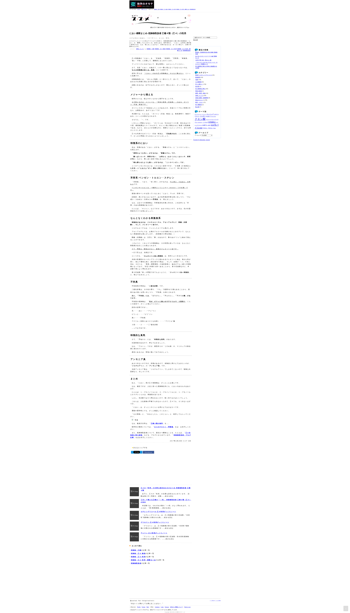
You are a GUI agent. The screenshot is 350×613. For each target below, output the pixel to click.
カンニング (210, 114)
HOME (138, 9)
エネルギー (199, 122)
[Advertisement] (187, 4)
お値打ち (204, 125)
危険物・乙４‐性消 (172, 9)
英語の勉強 (198, 91)
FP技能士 (212, 122)
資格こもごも (144, 9)
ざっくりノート (198, 114)
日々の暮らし (199, 84)
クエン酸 (200, 119)
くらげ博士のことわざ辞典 (215, 600)
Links (162, 607)
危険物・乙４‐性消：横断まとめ (182, 9)
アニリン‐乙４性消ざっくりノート (154, 533)
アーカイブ (198, 135)
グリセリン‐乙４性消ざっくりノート (155, 522)
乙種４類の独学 (157, 423)
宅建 (196, 79)
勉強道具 (197, 77)
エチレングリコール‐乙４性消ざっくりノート (158, 511)
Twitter (143, 607)
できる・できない (208, 128)
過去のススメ (199, 100)
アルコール (208, 119)
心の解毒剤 (198, 82)
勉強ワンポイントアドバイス (203, 75)
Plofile (139, 607)
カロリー (216, 114)
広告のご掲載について (176, 607)
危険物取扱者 (192, 9)
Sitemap (167, 607)
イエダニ (203, 116)
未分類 (197, 86)
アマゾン (197, 116)
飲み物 (197, 107)
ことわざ (205, 122)
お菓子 (209, 125)
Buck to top (187, 607)
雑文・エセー (199, 102)
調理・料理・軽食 (200, 93)
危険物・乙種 (157, 9)
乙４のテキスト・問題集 (163, 427)
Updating (157, 607)
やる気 (208, 116)
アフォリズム (213, 116)
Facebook (148, 452)
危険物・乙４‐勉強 (164, 9)
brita (214, 128)
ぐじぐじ (204, 114)
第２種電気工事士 (200, 88)
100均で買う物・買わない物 (203, 60)
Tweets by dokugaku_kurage (201, 140)
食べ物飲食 (198, 104)
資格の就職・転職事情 (201, 98)
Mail (147, 607)
